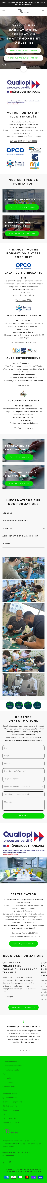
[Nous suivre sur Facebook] (4, 1162)
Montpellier (7, 1078)
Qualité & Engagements (12, 1102)
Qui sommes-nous (10, 1098)
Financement (8, 1082)
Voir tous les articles (23, 1007)
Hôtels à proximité (10, 1106)
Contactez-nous (9, 1086)
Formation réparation (11, 1062)
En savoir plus (8, 996)
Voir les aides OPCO (24, 300)
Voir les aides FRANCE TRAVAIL (23, 343)
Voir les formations (19, 457)
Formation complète (11, 1070)
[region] (23, 1033)
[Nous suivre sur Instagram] (10, 1162)
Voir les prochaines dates (22, 207)
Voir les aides (23, 385)
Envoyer (23, 816)
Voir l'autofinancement (23, 428)
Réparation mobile (10, 1093)
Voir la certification (23, 944)
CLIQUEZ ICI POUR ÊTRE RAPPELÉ (23, 141)
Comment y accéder (11, 1110)
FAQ (4, 1114)
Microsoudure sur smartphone (23, 58)
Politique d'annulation (11, 1122)
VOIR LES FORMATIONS (19, 483)
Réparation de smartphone (23, 50)
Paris (4, 1074)
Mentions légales (9, 1118)
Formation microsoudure (12, 1066)
